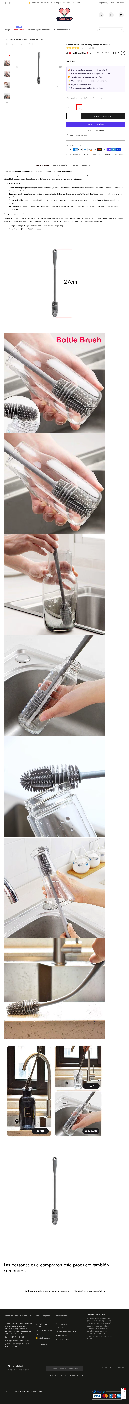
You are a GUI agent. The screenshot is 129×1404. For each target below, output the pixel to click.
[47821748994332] (38, 67)
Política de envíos (62, 1328)
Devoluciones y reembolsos (66, 1332)
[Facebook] (5, 3)
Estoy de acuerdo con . (66, 1375)
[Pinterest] (10, 3)
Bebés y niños (19, 30)
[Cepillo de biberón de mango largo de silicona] (7, 63)
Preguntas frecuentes (44, 1330)
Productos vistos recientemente (88, 1290)
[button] (16, 67)
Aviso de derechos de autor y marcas (43, 1343)
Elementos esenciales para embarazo (20, 44)
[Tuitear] (118, 53)
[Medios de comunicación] (58, 87)
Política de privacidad (64, 1335)
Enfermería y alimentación (114, 154)
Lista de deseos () (117, 3)
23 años (101, 154)
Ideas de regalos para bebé (39, 30)
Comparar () (103, 3)
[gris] (79, 107)
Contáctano (40, 1334)
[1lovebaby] (64, 14)
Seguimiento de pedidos (41, 1325)
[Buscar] (122, 30)
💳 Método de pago (43, 1338)
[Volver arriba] (123, 1396)
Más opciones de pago (96, 130)
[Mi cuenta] (111, 14)
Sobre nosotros (61, 1324)
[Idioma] (101, 14)
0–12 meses (83, 154)
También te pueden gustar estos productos (46, 1290)
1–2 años (93, 154)
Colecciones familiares (63, 30)
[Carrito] (121, 14)
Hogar (7, 30)
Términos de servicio (63, 1339)
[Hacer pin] (123, 53)
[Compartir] (113, 53)
